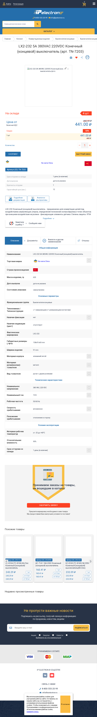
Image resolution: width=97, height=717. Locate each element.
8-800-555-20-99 (40, 18)
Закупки (46, 635)
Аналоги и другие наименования (55, 240)
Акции (33, 635)
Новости (59, 635)
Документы (32, 241)
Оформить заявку (48, 505)
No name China (47, 163)
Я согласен (65, 704)
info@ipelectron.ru (57, 18)
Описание (15, 241)
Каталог (48, 31)
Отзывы (85, 241)
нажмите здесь (33, 712)
